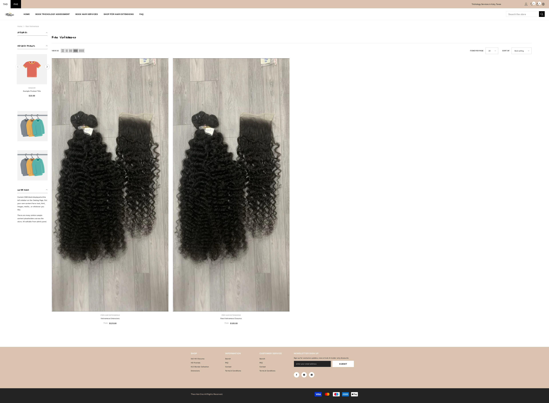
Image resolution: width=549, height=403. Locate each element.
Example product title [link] (32, 91)
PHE (16, 4)
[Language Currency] (543, 4)
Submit (343, 364)
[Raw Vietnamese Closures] (231, 184)
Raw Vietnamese (32, 26)
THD (5, 4)
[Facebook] (296, 374)
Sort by (505, 51)
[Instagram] (304, 374)
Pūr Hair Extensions (110, 315)
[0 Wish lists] (531, 4)
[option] (32, 76)
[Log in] (526, 4)
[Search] (525, 14)
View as (55, 51)
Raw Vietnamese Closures (231, 318)
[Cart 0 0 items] (537, 4)
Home (19, 26)
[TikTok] (311, 374)
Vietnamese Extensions (110, 318)
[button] (47, 66)
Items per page (476, 51)
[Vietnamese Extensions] (110, 184)
